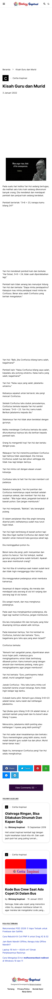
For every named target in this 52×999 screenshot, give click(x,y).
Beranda (6, 69)
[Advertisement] (26, 34)
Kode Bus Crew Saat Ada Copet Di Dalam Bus (24, 891)
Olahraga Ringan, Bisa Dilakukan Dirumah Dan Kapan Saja (23, 818)
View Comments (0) (24, 787)
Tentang (10, 989)
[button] (48, 4)
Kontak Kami (38, 989)
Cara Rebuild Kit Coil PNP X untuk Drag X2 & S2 (25, 936)
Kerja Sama (27, 992)
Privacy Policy (23, 989)
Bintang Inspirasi (16, 827)
